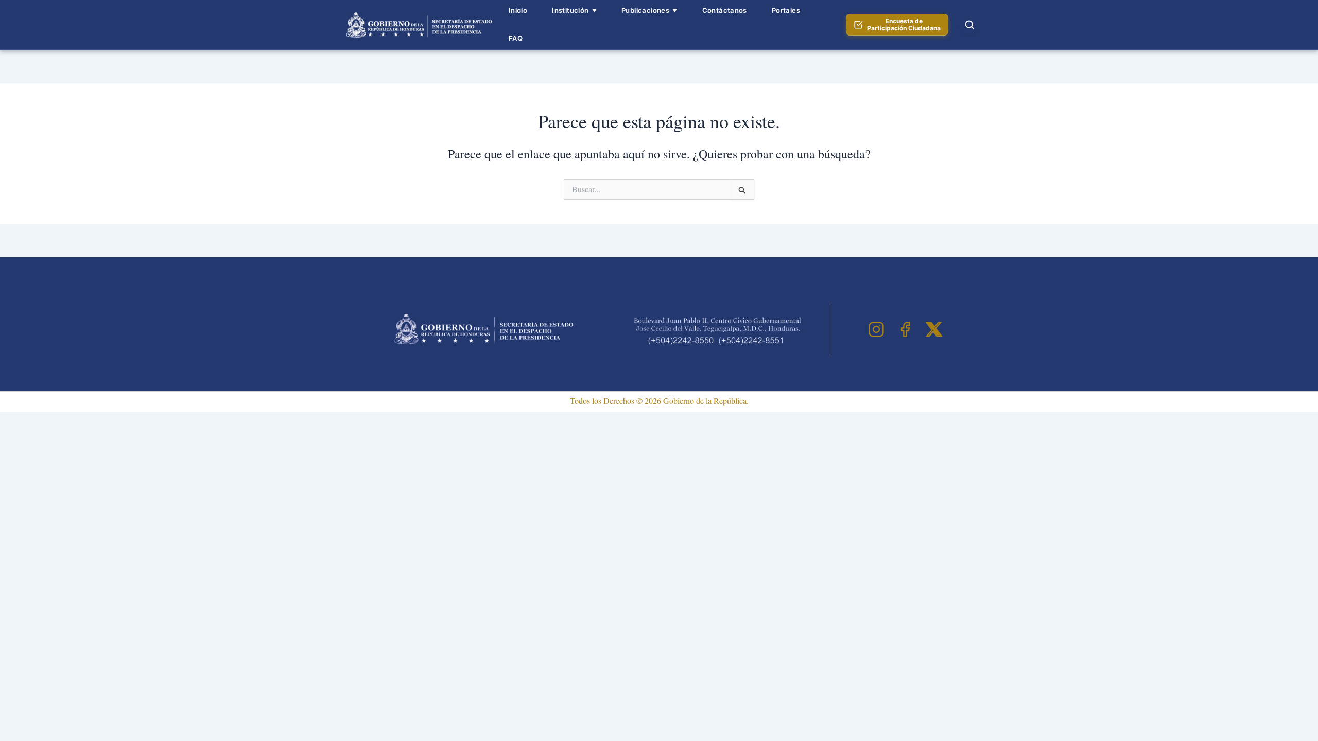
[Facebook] (905, 329)
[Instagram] (876, 329)
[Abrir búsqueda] (969, 25)
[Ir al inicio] (417, 25)
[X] (934, 329)
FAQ (516, 38)
